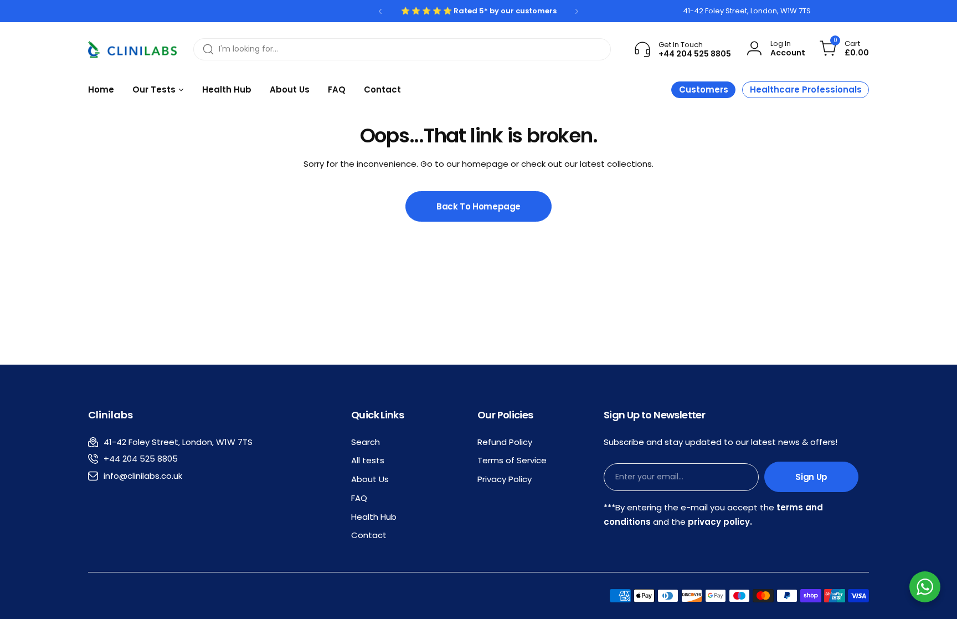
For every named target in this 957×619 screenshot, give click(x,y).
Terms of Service (512, 460)
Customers (703, 89)
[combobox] (402, 49)
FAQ (359, 498)
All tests (367, 460)
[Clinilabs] (132, 49)
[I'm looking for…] (208, 49)
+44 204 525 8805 (141, 458)
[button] (380, 11)
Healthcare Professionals (806, 89)
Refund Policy (504, 442)
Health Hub (374, 517)
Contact (369, 535)
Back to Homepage (478, 206)
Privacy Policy (504, 479)
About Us (370, 479)
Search (365, 442)
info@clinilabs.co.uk (143, 476)
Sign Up (811, 477)
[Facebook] (148, 11)
